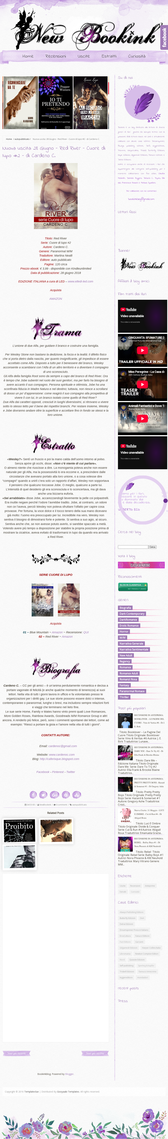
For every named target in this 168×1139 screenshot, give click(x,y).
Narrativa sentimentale (134, 649)
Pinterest (58, 772)
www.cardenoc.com (62, 754)
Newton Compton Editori (146, 953)
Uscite (84, 56)
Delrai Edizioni (126, 924)
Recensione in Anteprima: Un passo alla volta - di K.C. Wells (56, 846)
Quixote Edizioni (137, 959)
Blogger (69, 1074)
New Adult (126, 655)
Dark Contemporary (132, 614)
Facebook (42, 772)
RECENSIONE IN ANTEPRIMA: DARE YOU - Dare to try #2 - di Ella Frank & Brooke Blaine (149, 751)
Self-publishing (126, 965)
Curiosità (137, 56)
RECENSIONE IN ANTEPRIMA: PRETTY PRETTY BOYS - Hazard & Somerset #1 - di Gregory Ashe (149, 782)
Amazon (57, 632)
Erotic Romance (129, 625)
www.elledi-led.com (80, 281)
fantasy (124, 685)
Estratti (109, 56)
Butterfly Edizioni (127, 918)
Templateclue (31, 1091)
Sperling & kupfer (146, 965)
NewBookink (45, 804)
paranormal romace (132, 691)
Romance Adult (129, 673)
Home (28, 56)
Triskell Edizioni (127, 971)
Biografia (125, 608)
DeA (142, 918)
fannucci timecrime (147, 971)
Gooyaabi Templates (68, 1091)
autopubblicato (22, 139)
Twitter (70, 772)
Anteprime (150, 885)
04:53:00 (31, 804)
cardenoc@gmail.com (62, 746)
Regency (125, 661)
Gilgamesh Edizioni (128, 947)
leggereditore (126, 977)
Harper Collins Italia (151, 947)
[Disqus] (56, 915)
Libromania (125, 953)
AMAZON (55, 298)
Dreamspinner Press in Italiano (134, 930)
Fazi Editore (125, 941)
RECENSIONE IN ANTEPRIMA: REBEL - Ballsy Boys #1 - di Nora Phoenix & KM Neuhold (149, 842)
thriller (124, 697)
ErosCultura (125, 936)
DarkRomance (128, 619)
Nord (122, 959)
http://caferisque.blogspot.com (59, 759)
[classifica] (141, 567)
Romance (125, 667)
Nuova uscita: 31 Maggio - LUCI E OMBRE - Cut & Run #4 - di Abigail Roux (149, 814)
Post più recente (16, 1053)
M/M (123, 637)
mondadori (142, 977)
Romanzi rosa (128, 679)
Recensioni (55, 56)
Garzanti (139, 941)
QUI (86, 632)
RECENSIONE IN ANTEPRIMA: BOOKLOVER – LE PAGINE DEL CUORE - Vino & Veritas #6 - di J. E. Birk (149, 721)
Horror (124, 631)
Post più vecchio (95, 1053)
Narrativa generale (131, 643)
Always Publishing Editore (131, 912)
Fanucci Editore (142, 936)
